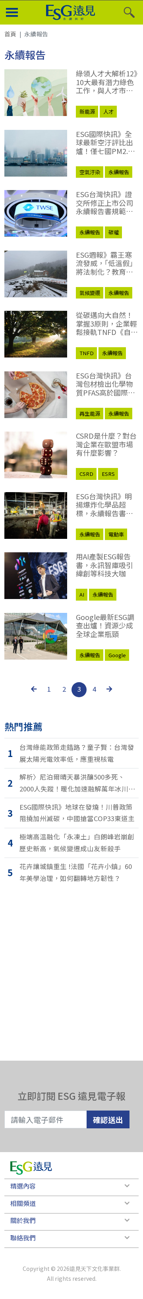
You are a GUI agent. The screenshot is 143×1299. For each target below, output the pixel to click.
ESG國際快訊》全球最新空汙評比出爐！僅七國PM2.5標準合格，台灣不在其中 (104, 143)
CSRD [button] (86, 473)
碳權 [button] (113, 232)
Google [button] (117, 655)
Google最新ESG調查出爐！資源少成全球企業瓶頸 (105, 626)
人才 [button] (108, 111)
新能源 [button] (87, 111)
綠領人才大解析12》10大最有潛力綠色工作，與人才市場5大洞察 (106, 82)
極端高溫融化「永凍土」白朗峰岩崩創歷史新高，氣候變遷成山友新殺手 (76, 842)
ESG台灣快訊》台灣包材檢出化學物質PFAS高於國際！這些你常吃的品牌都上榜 (105, 384)
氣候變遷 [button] (89, 293)
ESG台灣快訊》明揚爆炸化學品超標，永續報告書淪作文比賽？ (104, 505)
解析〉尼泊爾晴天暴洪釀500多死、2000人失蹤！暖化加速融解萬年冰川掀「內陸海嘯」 (77, 783)
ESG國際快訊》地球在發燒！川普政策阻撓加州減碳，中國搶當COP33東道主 (77, 813)
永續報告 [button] (118, 172)
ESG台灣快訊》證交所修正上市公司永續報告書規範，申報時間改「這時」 (107, 203)
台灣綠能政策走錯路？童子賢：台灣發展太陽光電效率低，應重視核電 (76, 753)
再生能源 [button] (89, 413)
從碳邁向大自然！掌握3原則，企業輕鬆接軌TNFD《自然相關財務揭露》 (107, 324)
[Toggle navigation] (12, 13)
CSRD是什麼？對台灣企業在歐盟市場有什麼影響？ (106, 444)
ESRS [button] (108, 473)
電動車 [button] (116, 534)
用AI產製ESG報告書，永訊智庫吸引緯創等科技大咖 (104, 565)
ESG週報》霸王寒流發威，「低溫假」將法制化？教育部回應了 (106, 263)
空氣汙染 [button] (89, 172)
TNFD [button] (86, 353)
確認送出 (108, 1119)
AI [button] (81, 594)
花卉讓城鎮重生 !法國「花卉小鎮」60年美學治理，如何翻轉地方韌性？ (75, 872)
